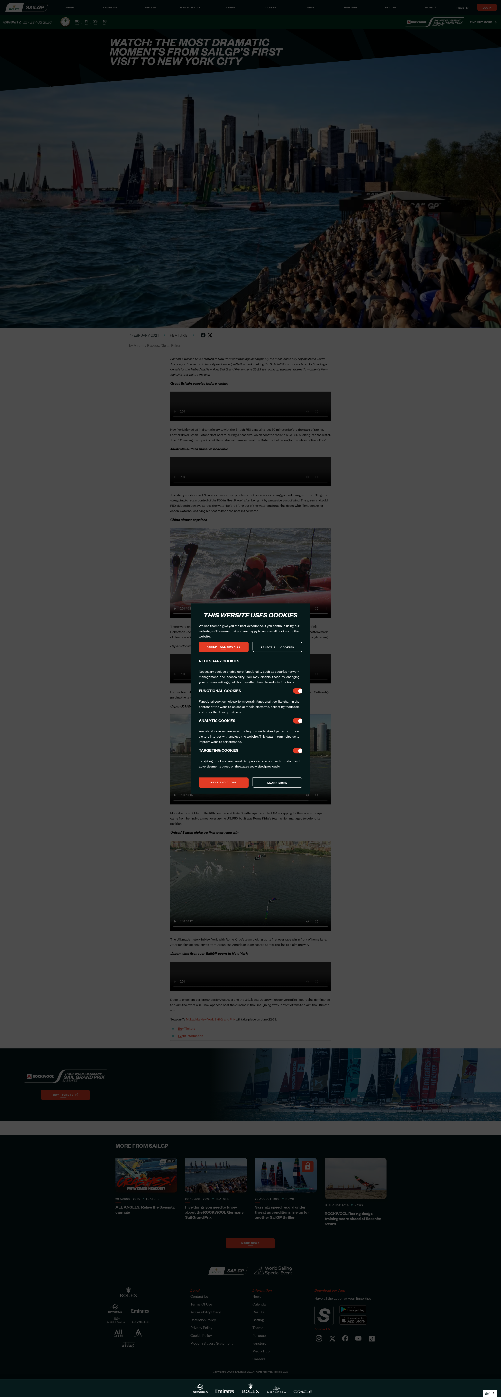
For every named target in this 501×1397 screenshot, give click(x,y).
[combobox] (490, 1393)
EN (487, 1393)
